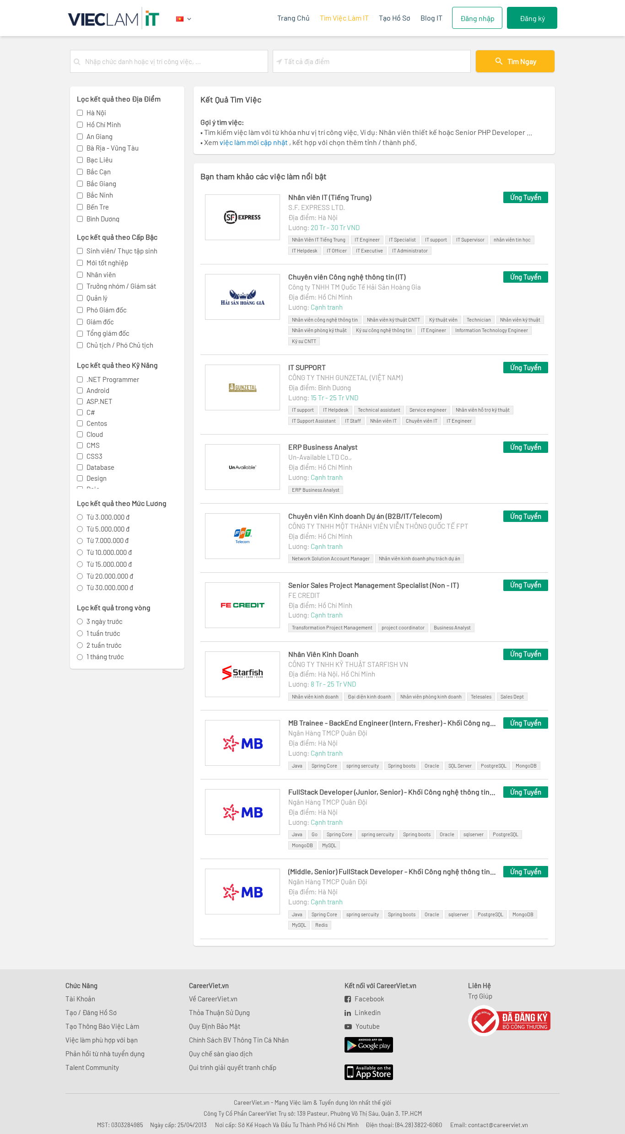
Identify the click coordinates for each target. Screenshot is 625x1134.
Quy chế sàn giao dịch (221, 1053)
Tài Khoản (80, 998)
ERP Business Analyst (323, 446)
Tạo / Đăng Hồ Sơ (91, 1012)
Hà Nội (96, 112)
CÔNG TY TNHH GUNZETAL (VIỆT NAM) (345, 377)
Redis (321, 925)
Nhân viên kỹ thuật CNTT (393, 319)
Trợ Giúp (480, 996)
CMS (93, 445)
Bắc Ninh (99, 195)
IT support (436, 239)
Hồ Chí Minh (103, 124)
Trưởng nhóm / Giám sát (121, 286)
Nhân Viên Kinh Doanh (323, 654)
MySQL (329, 845)
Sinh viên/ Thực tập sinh (121, 251)
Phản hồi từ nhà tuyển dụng (105, 1053)
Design (96, 478)
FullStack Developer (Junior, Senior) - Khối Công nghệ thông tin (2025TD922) (392, 791)
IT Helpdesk (305, 250)
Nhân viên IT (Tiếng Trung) (329, 197)
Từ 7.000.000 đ (107, 540)
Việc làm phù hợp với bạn (101, 1040)
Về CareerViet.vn (213, 998)
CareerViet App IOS (362, 1072)
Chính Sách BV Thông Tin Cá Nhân (239, 1040)
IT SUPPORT (307, 367)
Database (100, 467)
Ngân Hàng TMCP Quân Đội (327, 733)
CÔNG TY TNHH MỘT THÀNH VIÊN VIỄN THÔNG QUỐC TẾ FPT (378, 526)
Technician (479, 319)
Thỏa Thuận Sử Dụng (219, 1012)
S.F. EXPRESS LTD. (316, 207)
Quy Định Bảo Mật (214, 1026)
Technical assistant (379, 410)
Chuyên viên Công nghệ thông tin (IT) (346, 276)
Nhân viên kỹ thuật (520, 319)
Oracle (432, 766)
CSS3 (94, 456)
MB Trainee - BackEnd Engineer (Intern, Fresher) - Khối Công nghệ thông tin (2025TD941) (392, 722)
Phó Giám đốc (106, 310)
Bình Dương (102, 219)
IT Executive (369, 250)
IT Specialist (402, 239)
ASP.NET (99, 401)
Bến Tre (97, 207)
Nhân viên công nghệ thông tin (325, 319)
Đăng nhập (477, 18)
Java (297, 766)
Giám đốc (100, 321)
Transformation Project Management (332, 627)
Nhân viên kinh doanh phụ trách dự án (419, 558)
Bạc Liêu (99, 160)
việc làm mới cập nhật (254, 142)
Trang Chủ (293, 17)
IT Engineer (367, 239)
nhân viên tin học (512, 239)
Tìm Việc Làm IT (344, 17)
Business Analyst (452, 627)
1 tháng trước (105, 656)
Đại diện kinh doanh (369, 696)
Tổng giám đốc (107, 333)
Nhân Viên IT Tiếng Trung (318, 239)
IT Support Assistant (314, 421)
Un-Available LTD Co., (320, 457)
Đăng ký (532, 18)
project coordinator (403, 627)
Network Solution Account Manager (331, 558)
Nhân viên (101, 274)
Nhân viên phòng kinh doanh (431, 696)
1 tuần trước (103, 633)
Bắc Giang (101, 183)
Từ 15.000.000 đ (109, 564)
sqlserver (473, 834)
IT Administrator (410, 250)
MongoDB (526, 766)
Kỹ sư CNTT (304, 341)
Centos (96, 423)
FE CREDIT (304, 595)
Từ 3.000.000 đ (107, 517)
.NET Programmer (112, 379)
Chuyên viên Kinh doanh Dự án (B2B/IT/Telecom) (365, 515)
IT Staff (353, 421)
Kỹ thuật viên (443, 319)
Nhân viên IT (383, 421)
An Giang (99, 136)
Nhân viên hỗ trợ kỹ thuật (483, 410)
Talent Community (92, 1067)
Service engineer (428, 410)
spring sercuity (362, 766)
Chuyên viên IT (421, 421)
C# (90, 412)
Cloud (94, 434)
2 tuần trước (104, 645)
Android (97, 390)
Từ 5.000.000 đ (107, 529)
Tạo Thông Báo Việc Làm (102, 1026)
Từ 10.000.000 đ (109, 552)
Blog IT (431, 17)
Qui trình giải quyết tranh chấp (232, 1067)
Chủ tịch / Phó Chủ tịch (119, 345)
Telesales (481, 696)
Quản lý (97, 298)
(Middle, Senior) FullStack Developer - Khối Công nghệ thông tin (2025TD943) (392, 871)
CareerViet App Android (364, 1045)
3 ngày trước (104, 621)
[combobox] (174, 61)
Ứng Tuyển (525, 197)
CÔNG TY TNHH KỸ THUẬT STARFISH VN (348, 664)
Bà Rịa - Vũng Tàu (112, 148)
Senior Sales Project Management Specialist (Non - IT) (373, 584)
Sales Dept (512, 696)
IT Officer (337, 250)
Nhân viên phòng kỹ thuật (319, 330)
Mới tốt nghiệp (107, 262)
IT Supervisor (470, 239)
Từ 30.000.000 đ (109, 587)
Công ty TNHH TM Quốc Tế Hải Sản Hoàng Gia (354, 287)
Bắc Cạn (98, 171)
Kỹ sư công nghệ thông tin (384, 330)
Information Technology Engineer (491, 330)
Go (315, 834)
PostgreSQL (493, 766)
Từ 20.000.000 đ (109, 576)
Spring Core (324, 766)
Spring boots (401, 766)
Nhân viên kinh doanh (315, 696)
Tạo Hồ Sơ (394, 17)
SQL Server (460, 766)
